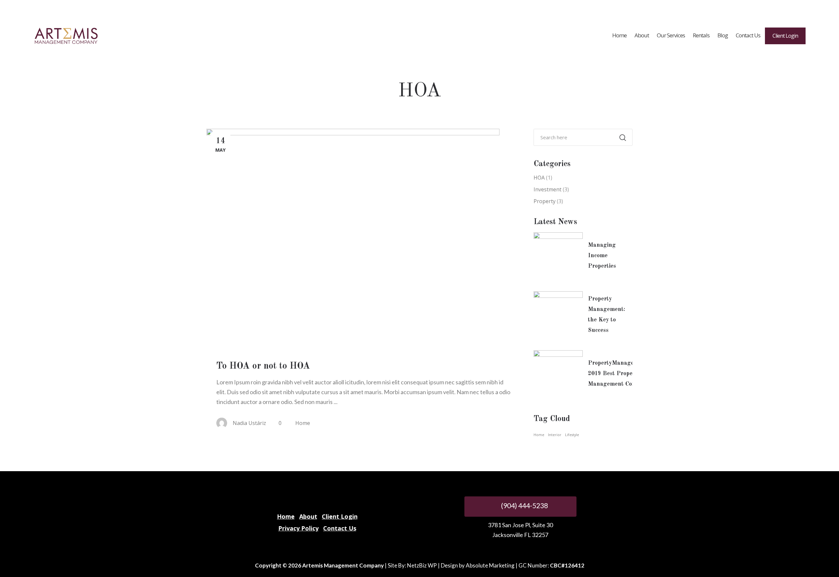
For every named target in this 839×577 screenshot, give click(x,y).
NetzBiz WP (422, 565)
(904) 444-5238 (524, 505)
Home (302, 423)
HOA (539, 177)
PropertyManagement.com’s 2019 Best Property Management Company (626, 373)
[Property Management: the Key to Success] (558, 315)
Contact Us (339, 528)
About (308, 516)
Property (545, 201)
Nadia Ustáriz (249, 423)
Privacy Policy (298, 528)
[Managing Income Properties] (558, 256)
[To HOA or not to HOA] (352, 238)
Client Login (340, 516)
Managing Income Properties (602, 255)
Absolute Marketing (490, 565)
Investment (547, 189)
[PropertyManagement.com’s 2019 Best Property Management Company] (558, 374)
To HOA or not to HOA (263, 366)
